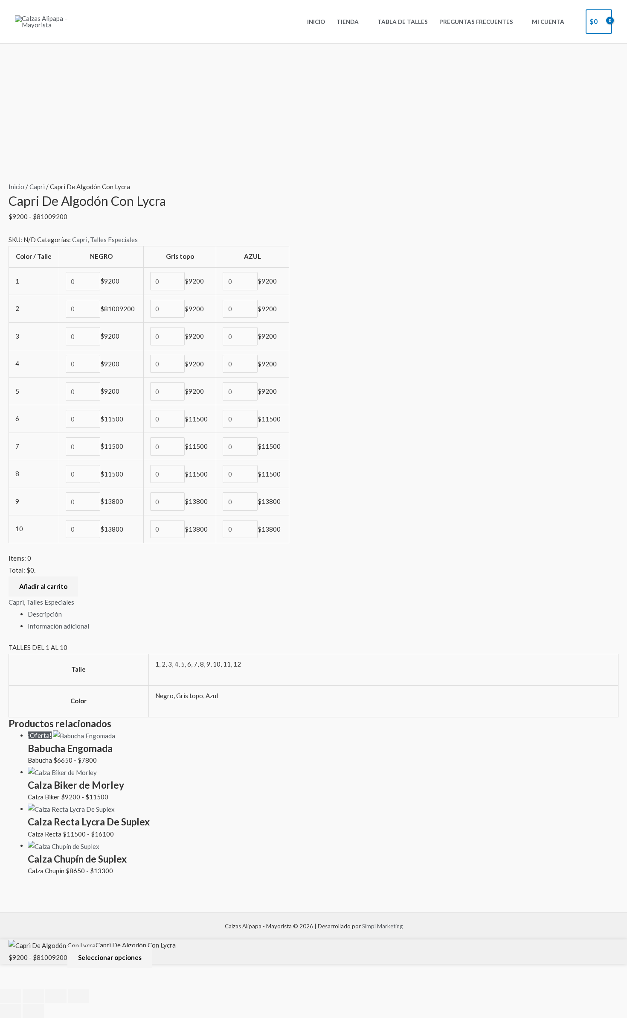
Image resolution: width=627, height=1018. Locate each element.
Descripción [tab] (45, 614)
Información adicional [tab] (58, 626)
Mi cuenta (548, 21)
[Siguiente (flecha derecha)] (33, 1011)
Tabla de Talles (402, 21)
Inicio (316, 21)
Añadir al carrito (43, 586)
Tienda (348, 21)
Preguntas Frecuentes (476, 21)
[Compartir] (56, 996)
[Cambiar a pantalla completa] (33, 996)
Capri (37, 186)
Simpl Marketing (382, 926)
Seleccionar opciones (110, 957)
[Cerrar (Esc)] (78, 996)
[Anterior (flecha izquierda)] (10, 1011)
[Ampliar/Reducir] (10, 996)
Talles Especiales (114, 239)
